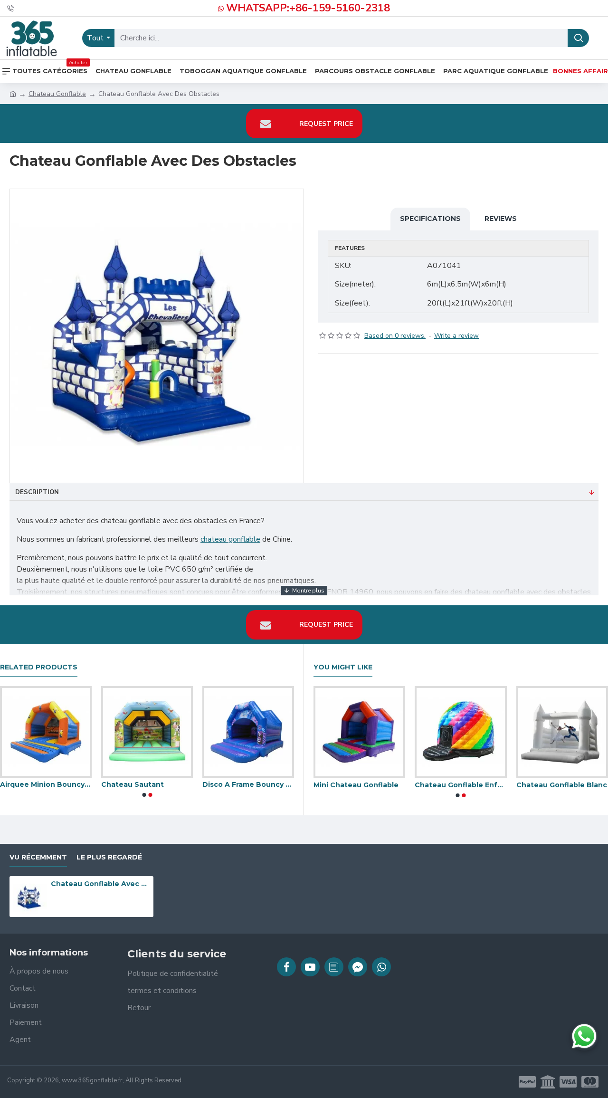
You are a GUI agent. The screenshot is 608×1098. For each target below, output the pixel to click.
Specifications (430, 218)
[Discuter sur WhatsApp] (584, 1036)
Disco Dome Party (90, 784)
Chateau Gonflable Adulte (502, 785)
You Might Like (343, 667)
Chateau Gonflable (57, 93)
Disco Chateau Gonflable (400, 785)
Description (37, 492)
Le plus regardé (109, 857)
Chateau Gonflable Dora (203, 784)
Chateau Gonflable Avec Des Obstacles (100, 883)
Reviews (500, 218)
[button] (144, 795)
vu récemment (38, 857)
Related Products (38, 667)
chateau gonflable (230, 539)
